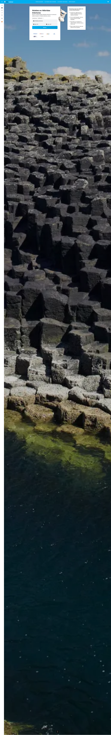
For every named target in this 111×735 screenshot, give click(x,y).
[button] (2, 2)
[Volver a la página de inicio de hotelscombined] (8, 1)
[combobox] (38, 18)
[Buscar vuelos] (1, 5)
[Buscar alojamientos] (1, 8)
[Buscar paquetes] (1, 13)
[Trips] (1, 18)
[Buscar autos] (1, 10)
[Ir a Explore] (1, 15)
